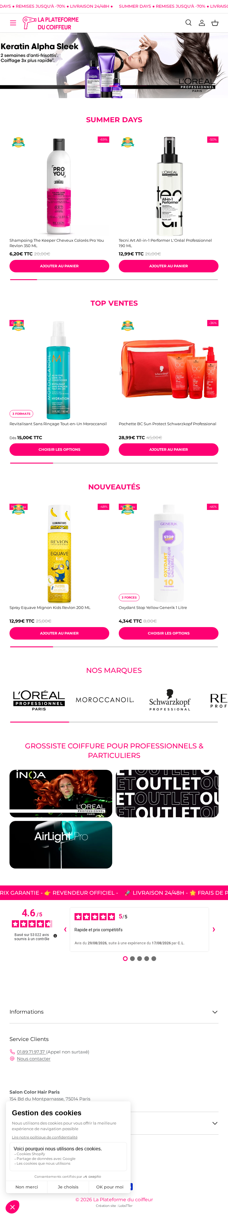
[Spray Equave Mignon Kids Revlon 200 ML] (59, 554)
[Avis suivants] (214, 929)
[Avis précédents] (65, 929)
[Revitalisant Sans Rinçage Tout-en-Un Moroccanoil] (59, 370)
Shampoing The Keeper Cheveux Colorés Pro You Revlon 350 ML (57, 243)
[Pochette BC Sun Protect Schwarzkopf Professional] (168, 370)
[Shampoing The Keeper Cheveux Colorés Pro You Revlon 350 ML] (59, 186)
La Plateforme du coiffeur (123, 1199)
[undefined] (55, 935)
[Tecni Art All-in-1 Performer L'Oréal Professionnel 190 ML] (168, 186)
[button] (214, 22)
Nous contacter (33, 1058)
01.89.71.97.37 (31, 1052)
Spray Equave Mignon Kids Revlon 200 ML (50, 607)
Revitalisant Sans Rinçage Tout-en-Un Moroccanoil (58, 423)
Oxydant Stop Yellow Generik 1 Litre (153, 607)
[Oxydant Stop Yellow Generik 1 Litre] (168, 554)
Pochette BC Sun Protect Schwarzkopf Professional (167, 423)
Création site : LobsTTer (114, 1206)
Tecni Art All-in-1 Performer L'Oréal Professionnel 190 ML (165, 243)
